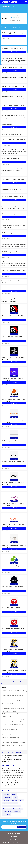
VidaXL (18, 806)
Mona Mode (6, 806)
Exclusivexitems (16, 811)
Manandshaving (12, 808)
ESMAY (15, 797)
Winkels (9, 6)
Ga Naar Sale (14, 36)
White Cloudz (6, 794)
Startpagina (3, 6)
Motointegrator (6, 800)
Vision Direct (14, 803)
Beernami (14, 800)
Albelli (12, 806)
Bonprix (5, 808)
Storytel (20, 808)
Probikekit (14, 794)
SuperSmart (6, 803)
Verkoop (15, 27)
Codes (5, 27)
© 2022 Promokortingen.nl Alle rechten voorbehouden (14, 842)
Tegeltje (21, 800)
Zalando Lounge (7, 811)
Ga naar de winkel (5, 318)
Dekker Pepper (6, 814)
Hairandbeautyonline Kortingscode (9, 10)
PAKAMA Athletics (7, 797)
